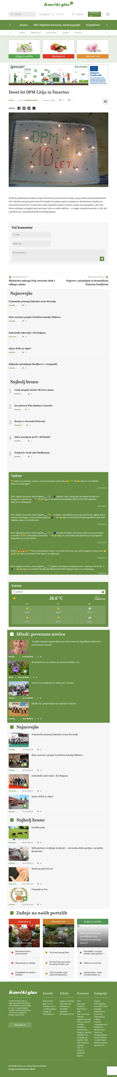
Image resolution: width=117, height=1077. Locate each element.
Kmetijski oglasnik (64, 1010)
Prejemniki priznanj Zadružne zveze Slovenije (32, 301)
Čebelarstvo (99, 1016)
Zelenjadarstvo (100, 1024)
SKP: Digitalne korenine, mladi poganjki (57, 25)
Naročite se (94, 14)
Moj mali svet (65, 1003)
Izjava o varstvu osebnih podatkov (83, 1025)
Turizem (97, 1022)
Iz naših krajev (100, 1040)
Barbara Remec (31, 100)
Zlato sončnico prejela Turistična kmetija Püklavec (35, 317)
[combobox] (58, 592)
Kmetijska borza (67, 1014)
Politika (97, 1019)
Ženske (65, 32)
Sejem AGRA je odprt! (20, 348)
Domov (24, 25)
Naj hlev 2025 (82, 1040)
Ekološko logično (81, 1054)
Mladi (22, 32)
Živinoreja (98, 1014)
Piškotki (80, 1016)
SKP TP (80, 1047)
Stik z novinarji (83, 1014)
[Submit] (102, 259)
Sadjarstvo (98, 1027)
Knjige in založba (67, 1001)
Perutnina (51, 32)
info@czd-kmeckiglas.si (48, 1013)
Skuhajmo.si (65, 1006)
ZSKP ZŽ (80, 1050)
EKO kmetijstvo (100, 1042)
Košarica (80, 1006)
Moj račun (81, 1003)
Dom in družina (100, 1037)
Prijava (80, 14)
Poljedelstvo (93, 25)
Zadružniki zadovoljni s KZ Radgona (27, 332)
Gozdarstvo (99, 1045)
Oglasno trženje (84, 1019)
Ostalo (78, 32)
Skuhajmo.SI (82, 1037)
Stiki (79, 1011)
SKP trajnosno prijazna (83, 1044)
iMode (32, 1069)
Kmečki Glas (82, 1029)
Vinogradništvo (100, 1035)
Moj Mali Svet (82, 1035)
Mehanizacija (99, 1029)
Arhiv (79, 1001)
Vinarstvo (36, 32)
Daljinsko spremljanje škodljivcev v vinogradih (33, 364)
